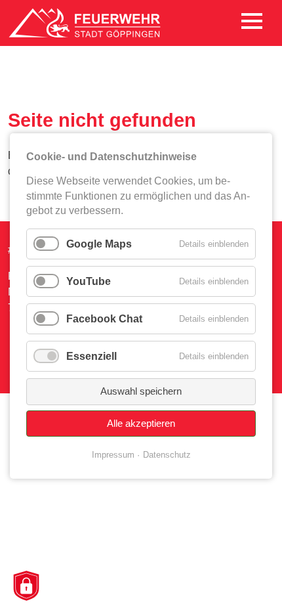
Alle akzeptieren (141, 423)
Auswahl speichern (141, 391)
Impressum (113, 455)
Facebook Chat (104, 318)
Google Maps (99, 243)
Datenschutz (167, 455)
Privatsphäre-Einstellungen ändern (25, 586)
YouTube (88, 281)
